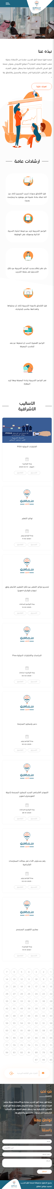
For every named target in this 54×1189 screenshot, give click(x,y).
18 (29, 986)
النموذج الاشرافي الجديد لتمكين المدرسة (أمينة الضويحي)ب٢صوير (27, 794)
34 (14, 1001)
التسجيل (34, 473)
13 (14, 979)
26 (21, 994)
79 (43, 1052)
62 (14, 1030)
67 (29, 1038)
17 (36, 986)
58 (43, 1030)
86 (43, 1060)
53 (29, 1023)
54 (21, 1023)
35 (7, 1001)
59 (36, 1030)
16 (43, 986)
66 (36, 1038)
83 (14, 1052)
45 (36, 1016)
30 (43, 1001)
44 (43, 1016)
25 (29, 994)
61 (21, 1030)
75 (21, 1045)
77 (7, 1045)
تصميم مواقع (47, 1186)
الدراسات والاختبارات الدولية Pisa (27, 655)
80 (36, 1052)
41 (14, 1008)
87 (36, 1060)
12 (21, 979)
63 (7, 1030)
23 (43, 994)
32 (29, 1001)
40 (21, 1008)
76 (14, 1045)
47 (21, 1016)
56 (7, 1023)
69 (14, 1038)
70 (7, 1038)
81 (29, 1052)
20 (14, 986)
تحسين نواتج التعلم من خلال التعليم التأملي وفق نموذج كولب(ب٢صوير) (27, 588)
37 (43, 1008)
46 (29, 1016)
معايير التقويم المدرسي (27, 929)
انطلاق (38, 1186)
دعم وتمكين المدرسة (27, 724)
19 (21, 986)
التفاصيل (20, 473)
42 (7, 1008)
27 (14, 994)
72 (43, 1045)
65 (43, 1038)
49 (7, 1016)
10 (36, 979)
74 (29, 1045)
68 (21, 1038)
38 (36, 1008)
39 (29, 1008)
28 (7, 994)
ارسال (44, 1171)
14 (7, 979)
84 (7, 1052)
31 (36, 1001)
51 (43, 1023)
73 (36, 1045)
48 (14, 1016)
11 (29, 979)
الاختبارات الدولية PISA (27, 447)
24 (36, 994)
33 (21, 1001)
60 (29, 1030)
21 (7, 986)
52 (36, 1023)
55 (14, 1023)
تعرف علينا (42, 86)
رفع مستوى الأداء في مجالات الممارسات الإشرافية (27, 863)
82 (21, 1052)
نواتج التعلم (27, 518)
